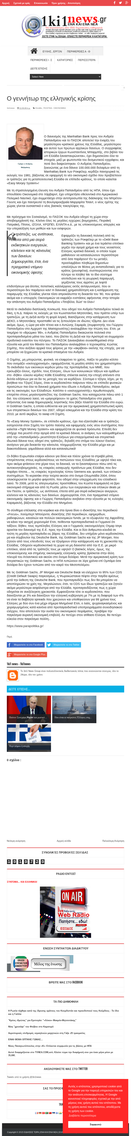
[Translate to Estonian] (53, 1113)
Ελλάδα (38, 108)
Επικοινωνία (41, 3)
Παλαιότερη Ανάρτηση (113, 841)
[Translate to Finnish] (57, 1113)
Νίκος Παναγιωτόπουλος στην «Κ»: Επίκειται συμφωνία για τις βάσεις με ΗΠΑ (50, 1046)
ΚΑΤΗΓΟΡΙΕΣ (65, 60)
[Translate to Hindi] (60, 1113)
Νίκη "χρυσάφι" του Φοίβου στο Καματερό (31, 1026)
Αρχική (5, 3)
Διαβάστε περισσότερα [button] (82, 1115)
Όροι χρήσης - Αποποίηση (66, 3)
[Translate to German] (40, 1113)
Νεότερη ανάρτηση (16, 841)
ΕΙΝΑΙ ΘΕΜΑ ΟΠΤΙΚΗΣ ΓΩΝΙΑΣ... (25, 1039)
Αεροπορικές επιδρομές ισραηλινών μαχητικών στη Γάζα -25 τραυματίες (46, 1033)
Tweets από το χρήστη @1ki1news (24, 1077)
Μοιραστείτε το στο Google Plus (29, 654)
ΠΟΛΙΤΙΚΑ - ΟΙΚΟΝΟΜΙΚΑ (54, 108)
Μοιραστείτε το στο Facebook (28, 644)
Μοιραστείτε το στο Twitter (66, 644)
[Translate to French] (36, 1113)
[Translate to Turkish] (43, 1113)
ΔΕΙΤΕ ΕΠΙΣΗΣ (38, 68)
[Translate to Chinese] (50, 1113)
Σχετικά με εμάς (21, 3)
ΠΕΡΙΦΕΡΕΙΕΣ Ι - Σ (41, 60)
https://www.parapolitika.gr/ (25, 626)
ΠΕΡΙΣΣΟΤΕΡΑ (87, 60)
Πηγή (9, 636)
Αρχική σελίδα (64, 841)
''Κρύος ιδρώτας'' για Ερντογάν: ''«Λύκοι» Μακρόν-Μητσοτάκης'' (42, 1020)
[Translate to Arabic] (46, 1113)
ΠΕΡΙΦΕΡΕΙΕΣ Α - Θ (78, 51)
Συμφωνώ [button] (95, 1124)
